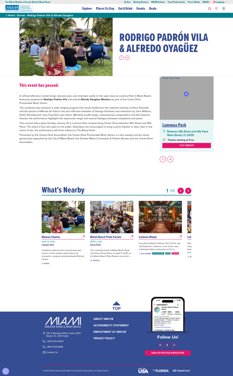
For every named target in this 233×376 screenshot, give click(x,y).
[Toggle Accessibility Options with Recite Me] (224, 8)
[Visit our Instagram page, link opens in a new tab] (160, 345)
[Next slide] (188, 191)
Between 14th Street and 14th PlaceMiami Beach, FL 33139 (187, 133)
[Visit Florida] (161, 370)
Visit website (186, 145)
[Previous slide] (181, 191)
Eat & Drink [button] (125, 8)
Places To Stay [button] (105, 8)
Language (220, 2)
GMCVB (206, 2)
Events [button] (140, 8)
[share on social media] (127, 58)
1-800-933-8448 (54, 346)
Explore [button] (87, 8)
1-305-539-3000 (55, 341)
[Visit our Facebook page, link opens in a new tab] (167, 345)
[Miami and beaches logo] (63, 322)
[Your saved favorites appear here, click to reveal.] (216, 8)
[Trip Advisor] (182, 370)
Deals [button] (152, 8)
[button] (209, 8)
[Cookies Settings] (5, 371)
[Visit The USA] (143, 370)
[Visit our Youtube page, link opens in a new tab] (174, 345)
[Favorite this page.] (121, 58)
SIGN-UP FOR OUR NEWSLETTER (167, 352)
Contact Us (52, 352)
